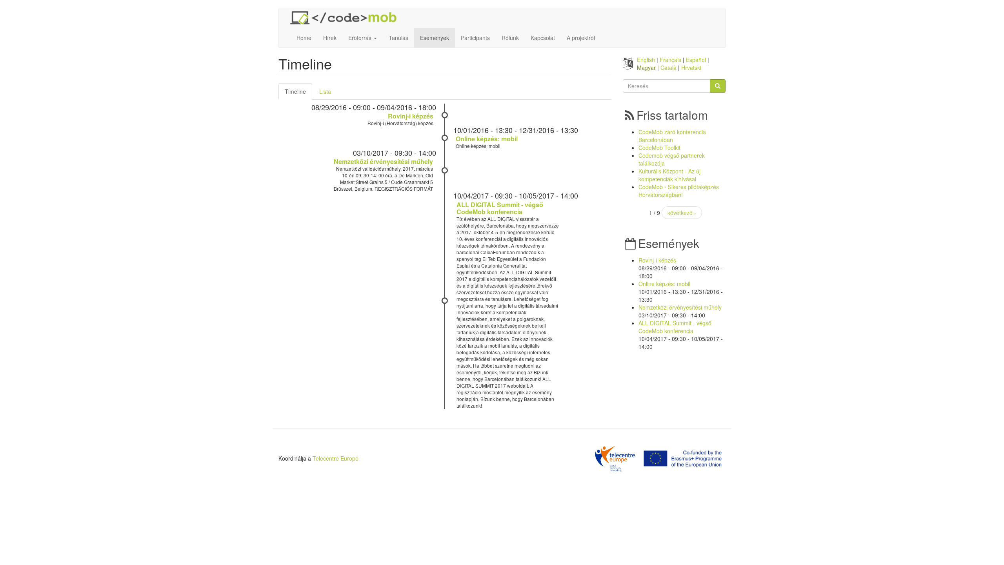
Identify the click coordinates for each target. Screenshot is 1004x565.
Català (668, 67)
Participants (475, 38)
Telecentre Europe (335, 458)
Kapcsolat (543, 38)
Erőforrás (360, 38)
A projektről (581, 38)
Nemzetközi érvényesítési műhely (383, 161)
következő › (682, 213)
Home (303, 38)
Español (696, 60)
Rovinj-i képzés (410, 115)
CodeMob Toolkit (659, 147)
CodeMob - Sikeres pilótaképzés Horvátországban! (678, 191)
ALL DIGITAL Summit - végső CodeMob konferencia (500, 208)
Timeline (298, 93)
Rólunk (510, 38)
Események (434, 38)
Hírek (329, 38)
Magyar (646, 67)
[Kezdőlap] (346, 18)
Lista (325, 91)
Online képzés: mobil (487, 138)
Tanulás (398, 38)
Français (670, 60)
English (646, 60)
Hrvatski (691, 67)
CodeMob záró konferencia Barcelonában (672, 136)
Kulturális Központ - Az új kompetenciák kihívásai (669, 175)
